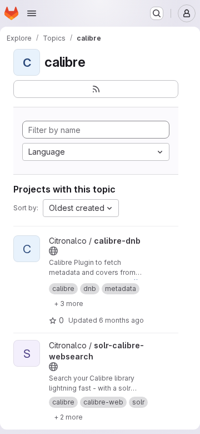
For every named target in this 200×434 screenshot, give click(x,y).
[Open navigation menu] (32, 13)
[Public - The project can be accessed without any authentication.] (53, 250)
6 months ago (121, 320)
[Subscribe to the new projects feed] (95, 89)
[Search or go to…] (156, 13)
